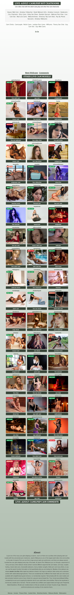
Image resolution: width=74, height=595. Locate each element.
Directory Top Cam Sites (47, 16)
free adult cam (15, 266)
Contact (16, 593)
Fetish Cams (27, 24)
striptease (58, 224)
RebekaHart (37, 438)
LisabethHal (37, 185)
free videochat (37, 182)
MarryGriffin (58, 375)
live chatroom (37, 287)
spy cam (37, 98)
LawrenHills (37, 459)
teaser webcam (15, 456)
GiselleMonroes (37, 396)
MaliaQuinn (37, 354)
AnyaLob (37, 164)
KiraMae (15, 333)
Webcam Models (53, 593)
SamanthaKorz (15, 143)
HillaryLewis (37, 333)
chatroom (16, 477)
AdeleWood (15, 375)
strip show (16, 330)
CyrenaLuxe (37, 269)
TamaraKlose (16, 185)
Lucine (58, 101)
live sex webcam (16, 140)
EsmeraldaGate (37, 122)
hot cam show (58, 140)
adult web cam (58, 309)
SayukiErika (15, 227)
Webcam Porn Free (57, 14)
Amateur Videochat (26, 12)
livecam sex (37, 203)
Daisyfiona (58, 80)
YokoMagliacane (37, 143)
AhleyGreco (15, 269)
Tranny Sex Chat (58, 24)
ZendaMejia (15, 290)
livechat (58, 287)
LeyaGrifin (16, 164)
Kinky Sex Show (33, 14)
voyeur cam (15, 351)
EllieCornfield (37, 227)
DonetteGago (58, 312)
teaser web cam (37, 245)
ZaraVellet (16, 480)
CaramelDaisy (16, 248)
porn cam (37, 372)
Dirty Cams (22, 14)
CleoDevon (16, 312)
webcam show (15, 287)
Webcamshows (33, 16)
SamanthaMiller (15, 101)
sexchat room (16, 203)
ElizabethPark (37, 290)
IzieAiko (58, 459)
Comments (44, 73)
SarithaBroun (37, 480)
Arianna (16, 354)
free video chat (37, 140)
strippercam (58, 98)
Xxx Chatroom (13, 14)
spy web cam (37, 414)
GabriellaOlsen (15, 80)
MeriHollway (58, 122)
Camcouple (18, 24)
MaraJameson (58, 480)
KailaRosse (58, 396)
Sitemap (10, 593)
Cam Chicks (10, 24)
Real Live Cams (22, 16)
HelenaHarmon (15, 459)
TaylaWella (58, 333)
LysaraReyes (58, 206)
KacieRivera (37, 248)
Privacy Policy (23, 593)
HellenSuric (58, 248)
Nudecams (64, 12)
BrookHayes (15, 206)
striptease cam (15, 182)
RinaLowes (16, 417)
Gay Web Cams (41, 26)
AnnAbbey (16, 396)
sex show (37, 351)
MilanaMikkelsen (58, 164)
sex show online (37, 477)
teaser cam (15, 119)
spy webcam (37, 435)
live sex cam (16, 245)
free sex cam (58, 203)
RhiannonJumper (58, 227)
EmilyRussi (58, 417)
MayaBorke (37, 206)
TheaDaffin (16, 438)
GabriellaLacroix (37, 312)
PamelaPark (58, 438)
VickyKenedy (58, 185)
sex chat (58, 393)
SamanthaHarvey (37, 417)
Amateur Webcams (41, 19)
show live (58, 182)
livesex (58, 477)
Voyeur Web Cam (13, 12)
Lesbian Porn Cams (39, 24)
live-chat (15, 393)
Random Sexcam (44, 14)
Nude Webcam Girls (40, 12)
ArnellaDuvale (58, 269)
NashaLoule (37, 101)
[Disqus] (37, 526)
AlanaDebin (58, 354)
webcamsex (58, 119)
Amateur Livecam (53, 12)
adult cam (16, 309)
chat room (58, 266)
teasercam (37, 224)
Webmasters (62, 593)
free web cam (16, 98)
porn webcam (58, 330)
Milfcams (49, 24)
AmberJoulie (15, 122)
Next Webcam (31, 73)
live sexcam (37, 119)
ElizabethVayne (37, 80)
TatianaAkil (58, 290)
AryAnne (37, 375)
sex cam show (37, 161)
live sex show (37, 309)
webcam (58, 245)
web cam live (37, 266)
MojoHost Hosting (42, 593)
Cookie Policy (32, 593)
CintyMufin (58, 143)
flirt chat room (58, 435)
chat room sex (58, 456)
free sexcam (15, 224)
